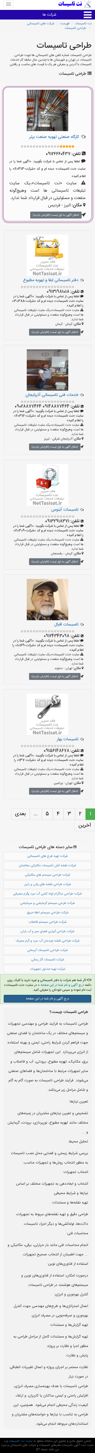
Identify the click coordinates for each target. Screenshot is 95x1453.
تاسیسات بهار (67, 739)
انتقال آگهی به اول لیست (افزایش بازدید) (56, 215)
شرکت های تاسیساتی (40, 23)
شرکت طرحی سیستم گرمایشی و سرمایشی (47, 903)
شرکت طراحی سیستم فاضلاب (47, 922)
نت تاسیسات (83, 23)
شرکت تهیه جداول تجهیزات (47, 969)
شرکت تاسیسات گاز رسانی (47, 959)
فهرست (64, 23)
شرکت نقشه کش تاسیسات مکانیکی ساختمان (47, 865)
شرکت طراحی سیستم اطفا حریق (47, 912)
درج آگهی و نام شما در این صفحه (62, 985)
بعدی (20, 814)
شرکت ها (49, 15)
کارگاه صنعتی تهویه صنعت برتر (54, 137)
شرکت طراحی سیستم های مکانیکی (47, 875)
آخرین (84, 825)
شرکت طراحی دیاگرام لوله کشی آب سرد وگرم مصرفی (47, 894)
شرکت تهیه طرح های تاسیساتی (47, 856)
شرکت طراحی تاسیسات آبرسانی (47, 950)
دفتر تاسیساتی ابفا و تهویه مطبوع (50, 280)
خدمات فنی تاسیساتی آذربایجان (51, 395)
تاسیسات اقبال (66, 624)
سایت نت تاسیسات (20, 1441)
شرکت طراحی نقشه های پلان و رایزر (47, 884)
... (36, 814)
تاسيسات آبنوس (64, 509)
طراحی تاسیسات (76, 28)
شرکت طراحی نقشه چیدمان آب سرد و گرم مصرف (48, 941)
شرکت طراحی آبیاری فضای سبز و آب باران (47, 931)
